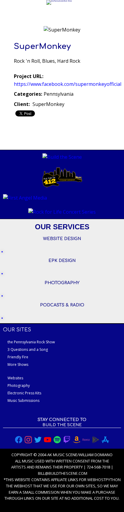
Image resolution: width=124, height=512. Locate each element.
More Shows (18, 364)
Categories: (28, 94)
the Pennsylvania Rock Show (31, 342)
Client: (22, 104)
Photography (19, 385)
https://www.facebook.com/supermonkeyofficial (67, 84)
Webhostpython (104, 479)
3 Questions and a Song (28, 349)
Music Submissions (23, 400)
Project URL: (28, 76)
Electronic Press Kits (24, 393)
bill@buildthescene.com (62, 473)
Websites (15, 378)
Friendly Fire (18, 357)
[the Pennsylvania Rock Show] (59, 2)
